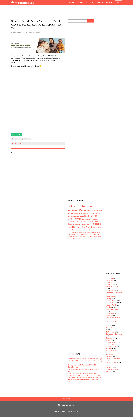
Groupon (14, 139)
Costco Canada (75, 219)
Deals (108, 326)
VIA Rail (75, 236)
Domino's (70, 221)
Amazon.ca (88, 206)
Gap (90, 221)
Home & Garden (111, 303)
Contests (109, 282)
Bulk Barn (71, 216)
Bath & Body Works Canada (86, 213)
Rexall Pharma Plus (87, 232)
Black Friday (110, 278)
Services (109, 315)
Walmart (92, 236)
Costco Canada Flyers (89, 219)
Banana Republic (94, 211)
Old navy (86, 230)
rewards (109, 2)
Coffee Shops (110, 290)
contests (80, 2)
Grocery (108, 299)
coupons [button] (89, 2)
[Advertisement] (38, 82)
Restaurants (110, 313)
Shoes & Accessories (113, 317)
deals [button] (99, 2)
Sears (94, 232)
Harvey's (88, 224)
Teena (30, 33)
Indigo (75, 230)
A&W (69, 206)
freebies (70, 2)
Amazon (76, 206)
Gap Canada (94, 221)
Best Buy (98, 213)
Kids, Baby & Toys (112, 309)
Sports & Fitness (111, 321)
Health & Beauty (111, 301)
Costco (94, 216)
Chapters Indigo (79, 216)
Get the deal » (16, 135)
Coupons (37, 33)
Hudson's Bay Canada (82, 227)
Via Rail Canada (84, 236)
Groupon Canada (16, 56)
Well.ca (75, 239)
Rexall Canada (78, 232)
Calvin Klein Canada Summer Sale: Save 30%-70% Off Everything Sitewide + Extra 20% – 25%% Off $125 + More (85, 379)
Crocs (96, 219)
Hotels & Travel (111, 305)
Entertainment (110, 296)
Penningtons (71, 232)
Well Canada (82, 239)
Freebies (108, 367)
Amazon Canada (78, 210)
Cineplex (87, 216)
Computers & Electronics (114, 292)
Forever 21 (85, 221)
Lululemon (80, 230)
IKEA (95, 227)
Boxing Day (109, 280)
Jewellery (109, 307)
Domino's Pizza (77, 221)
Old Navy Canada (94, 230)
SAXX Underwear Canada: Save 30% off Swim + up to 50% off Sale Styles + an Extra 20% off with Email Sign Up (85, 361)
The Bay (91, 234)
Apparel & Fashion (112, 286)
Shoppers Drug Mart (80, 234)
